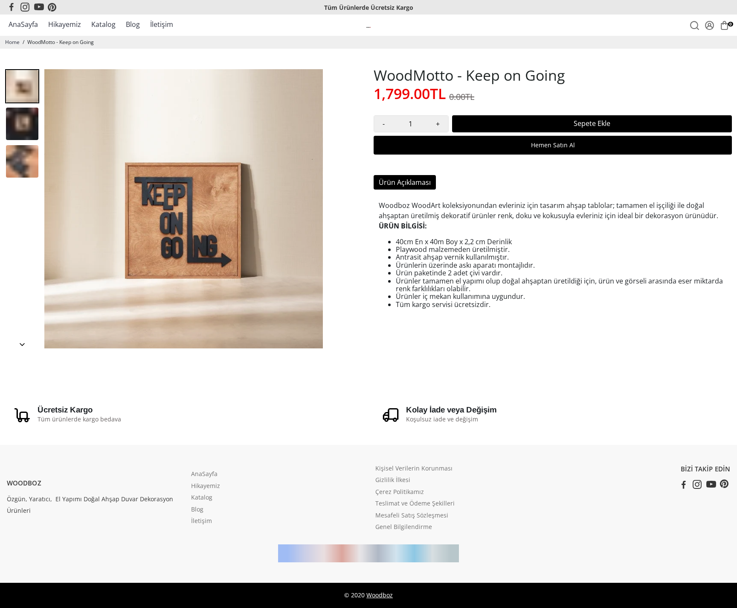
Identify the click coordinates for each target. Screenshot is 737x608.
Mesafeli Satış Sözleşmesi (411, 515)
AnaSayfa (23, 24)
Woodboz (379, 595)
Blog (133, 24)
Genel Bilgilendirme (403, 527)
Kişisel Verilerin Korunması (414, 468)
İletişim (161, 24)
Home (12, 42)
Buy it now (553, 145)
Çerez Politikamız (399, 492)
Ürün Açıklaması (405, 182)
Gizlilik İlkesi (392, 480)
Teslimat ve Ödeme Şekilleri (415, 503)
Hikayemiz (64, 24)
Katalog (103, 24)
